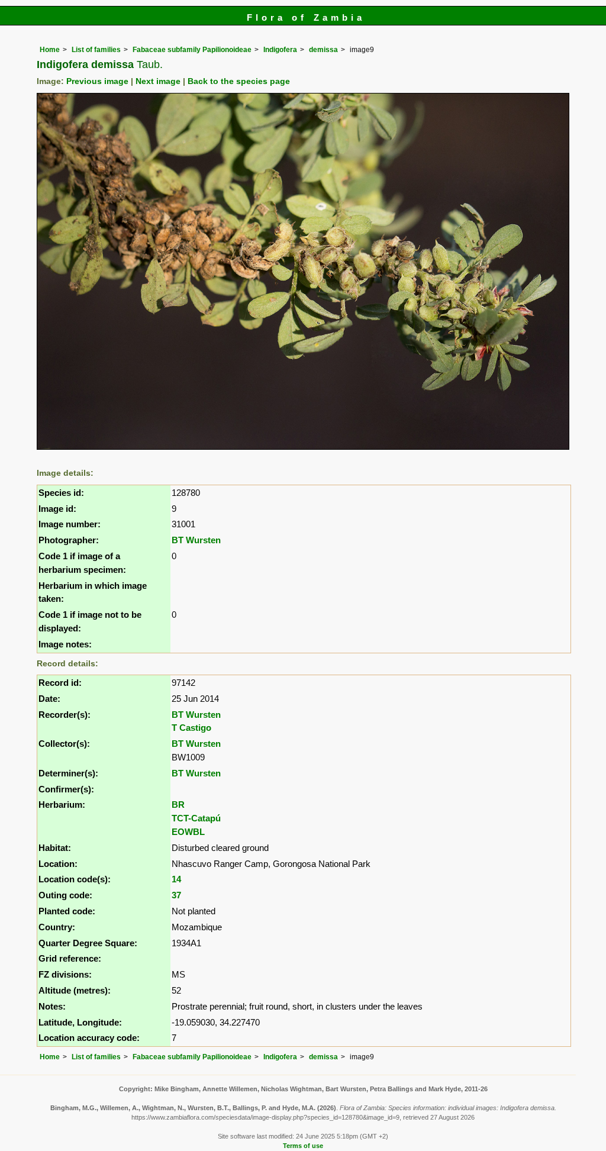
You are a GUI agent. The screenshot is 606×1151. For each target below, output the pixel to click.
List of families (96, 50)
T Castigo (191, 728)
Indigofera (280, 50)
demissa (323, 50)
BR (178, 804)
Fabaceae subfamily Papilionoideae (192, 50)
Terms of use (303, 1145)
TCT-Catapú (196, 818)
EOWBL (188, 832)
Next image (158, 81)
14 (176, 879)
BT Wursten (196, 540)
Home (50, 50)
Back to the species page (239, 81)
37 (176, 895)
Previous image (97, 81)
